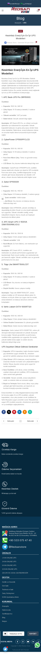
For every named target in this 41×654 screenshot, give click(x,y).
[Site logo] (20, 10)
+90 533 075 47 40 (20, 540)
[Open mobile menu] (3, 10)
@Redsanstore (17, 546)
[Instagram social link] (23, 642)
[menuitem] (14, 4)
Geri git (20, 421)
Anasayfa (18, 23)
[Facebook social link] (4, 412)
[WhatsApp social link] (30, 412)
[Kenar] (2, 198)
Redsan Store (12, 42)
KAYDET (33, 634)
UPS (24, 23)
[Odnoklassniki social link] (25, 412)
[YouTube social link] (28, 642)
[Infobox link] (20, 487)
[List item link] (20, 558)
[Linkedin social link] (19, 412)
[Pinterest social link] (14, 412)
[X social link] (9, 412)
